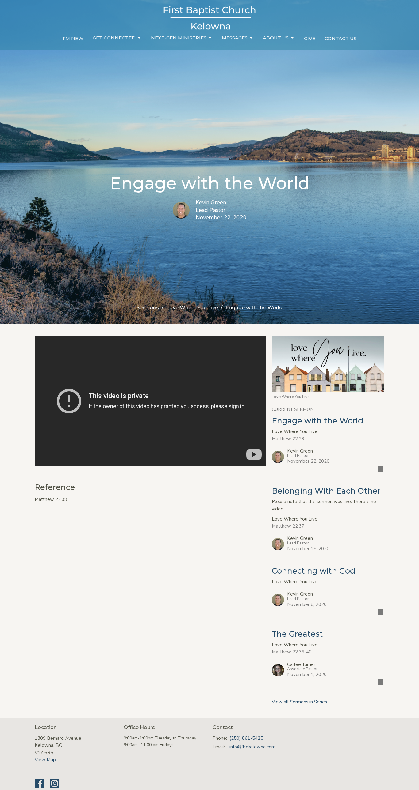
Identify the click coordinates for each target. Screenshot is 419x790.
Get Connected (114, 38)
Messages (235, 38)
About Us (276, 38)
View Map (45, 760)
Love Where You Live (192, 307)
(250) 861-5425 (246, 738)
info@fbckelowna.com (252, 747)
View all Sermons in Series (299, 702)
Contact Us (340, 38)
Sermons (147, 307)
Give (309, 38)
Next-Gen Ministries (178, 38)
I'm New (73, 38)
